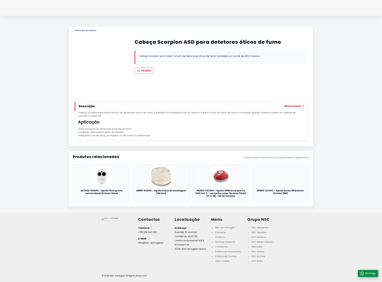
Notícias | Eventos (225, 241)
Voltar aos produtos (84, 30)
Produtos (220, 237)
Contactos (221, 246)
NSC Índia (257, 261)
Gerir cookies (222, 261)
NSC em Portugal (224, 227)
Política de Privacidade (228, 251)
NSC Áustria (258, 256)
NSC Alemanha (260, 227)
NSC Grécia (258, 251)
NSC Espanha (259, 232)
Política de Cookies (226, 256)
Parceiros (220, 232)
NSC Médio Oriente (262, 241)
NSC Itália (257, 246)
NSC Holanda (259, 237)
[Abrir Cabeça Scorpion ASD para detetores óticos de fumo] (101, 64)
